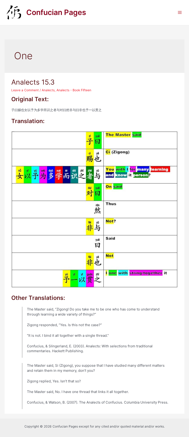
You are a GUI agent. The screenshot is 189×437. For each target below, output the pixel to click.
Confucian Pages (56, 12)
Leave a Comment (25, 90)
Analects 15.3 (33, 82)
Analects (48, 90)
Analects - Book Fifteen (73, 90)
